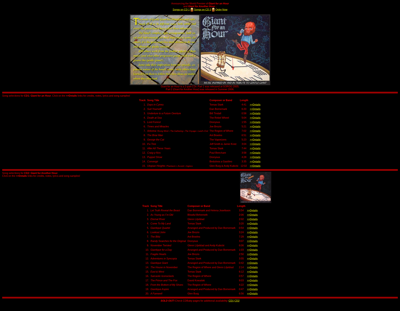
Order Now (221, 9)
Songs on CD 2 (202, 9)
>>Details (255, 104)
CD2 (237, 300)
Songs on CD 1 (181, 9)
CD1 (231, 300)
